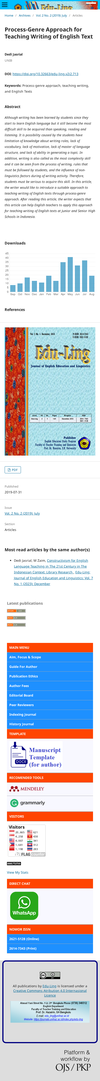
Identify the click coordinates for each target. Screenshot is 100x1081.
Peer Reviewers (21, 705)
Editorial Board (21, 695)
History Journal (21, 724)
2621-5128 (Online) (24, 939)
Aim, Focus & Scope (25, 657)
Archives (24, 15)
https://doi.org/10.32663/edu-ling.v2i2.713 (45, 74)
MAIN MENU (19, 647)
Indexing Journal (22, 714)
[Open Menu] (4, 4)
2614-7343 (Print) (23, 948)
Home (9, 15)
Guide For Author (23, 666)
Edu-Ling (50, 986)
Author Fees (19, 685)
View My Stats (17, 872)
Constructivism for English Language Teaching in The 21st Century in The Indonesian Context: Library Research (51, 566)
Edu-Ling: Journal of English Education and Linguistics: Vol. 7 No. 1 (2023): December (53, 578)
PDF (14, 470)
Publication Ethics (23, 676)
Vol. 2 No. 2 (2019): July (51, 15)
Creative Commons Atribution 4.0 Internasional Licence (50, 992)
